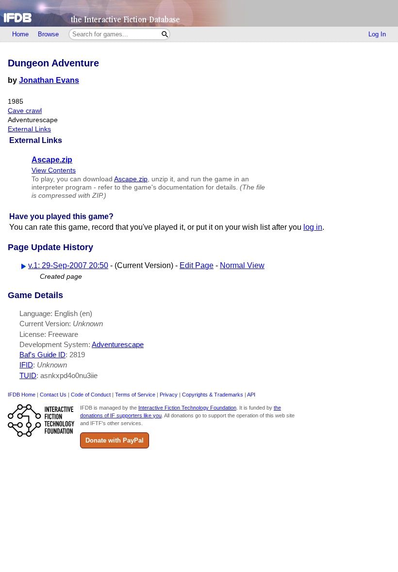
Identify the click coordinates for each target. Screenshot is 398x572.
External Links (29, 129)
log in (312, 227)
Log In (377, 34)
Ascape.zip (131, 179)
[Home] (199, 13)
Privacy (169, 394)
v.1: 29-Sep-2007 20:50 (68, 265)
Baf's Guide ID (42, 354)
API (251, 394)
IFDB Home (21, 394)
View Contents (54, 170)
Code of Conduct (91, 394)
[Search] (164, 34)
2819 (77, 354)
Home (20, 34)
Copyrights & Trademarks (212, 394)
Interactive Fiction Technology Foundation (187, 408)
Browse (48, 34)
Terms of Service (135, 394)
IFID (26, 365)
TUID (27, 375)
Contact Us (53, 394)
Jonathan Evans (49, 80)
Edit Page (197, 265)
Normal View (242, 265)
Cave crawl (25, 110)
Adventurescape (118, 344)
